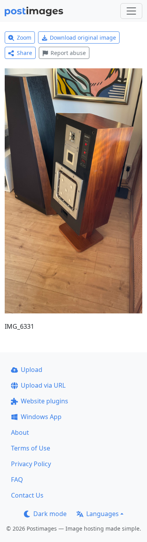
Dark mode (50, 513)
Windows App (41, 416)
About (20, 432)
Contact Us (27, 495)
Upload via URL (43, 385)
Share (24, 53)
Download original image (83, 37)
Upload (31, 369)
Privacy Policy (31, 464)
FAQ (17, 479)
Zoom (24, 37)
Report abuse (68, 53)
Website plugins (44, 401)
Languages (102, 513)
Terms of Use (30, 448)
